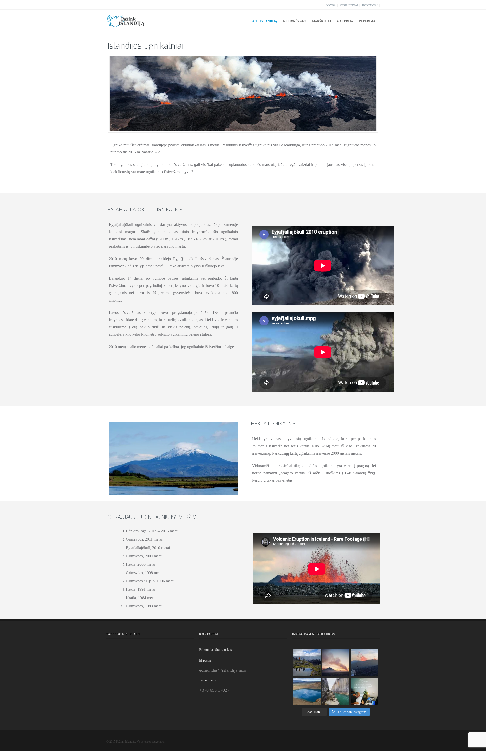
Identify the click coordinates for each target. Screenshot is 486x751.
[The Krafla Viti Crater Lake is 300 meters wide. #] (307, 691)
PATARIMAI (368, 21)
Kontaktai (370, 5)
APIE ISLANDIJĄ (264, 21)
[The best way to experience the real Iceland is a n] (307, 662)
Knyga (331, 5)
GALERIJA (345, 21)
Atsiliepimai (349, 5)
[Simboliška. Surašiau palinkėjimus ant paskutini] (364, 691)
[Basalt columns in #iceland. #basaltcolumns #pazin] (336, 691)
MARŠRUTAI (321, 21)
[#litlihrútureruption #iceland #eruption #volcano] (336, 662)
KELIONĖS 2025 (294, 21)
